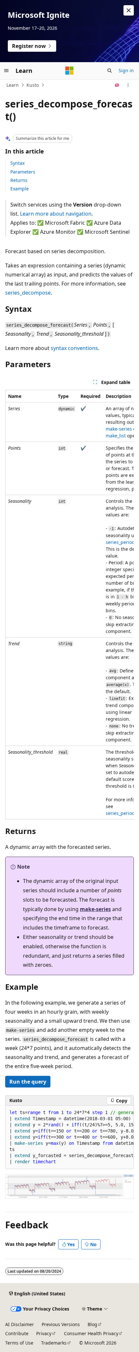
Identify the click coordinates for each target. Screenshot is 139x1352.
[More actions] (128, 85)
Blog (92, 1324)
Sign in (126, 70)
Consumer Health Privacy (91, 1333)
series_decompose (28, 292)
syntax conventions (74, 348)
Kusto (33, 85)
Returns (18, 180)
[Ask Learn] (117, 85)
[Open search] (109, 70)
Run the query (27, 1081)
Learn (12, 85)
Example (19, 189)
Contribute (16, 1333)
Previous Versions (61, 1324)
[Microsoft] (69, 70)
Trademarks (54, 1343)
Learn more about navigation (55, 213)
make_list (116, 436)
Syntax (17, 163)
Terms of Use (19, 1343)
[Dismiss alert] (128, 10)
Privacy (43, 1333)
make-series (119, 429)
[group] (69, 604)
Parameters (22, 172)
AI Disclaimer (19, 1324)
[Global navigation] (6, 70)
